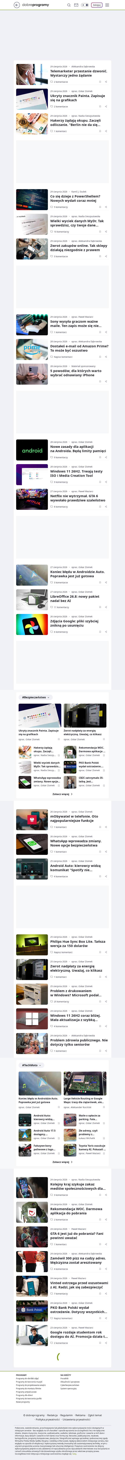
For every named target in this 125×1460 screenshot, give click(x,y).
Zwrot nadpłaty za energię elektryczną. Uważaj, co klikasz (83, 732)
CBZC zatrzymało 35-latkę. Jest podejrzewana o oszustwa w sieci (91, 779)
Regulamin (66, 1415)
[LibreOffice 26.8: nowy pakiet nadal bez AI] (32, 599)
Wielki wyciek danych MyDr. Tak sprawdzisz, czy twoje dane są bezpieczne (77, 225)
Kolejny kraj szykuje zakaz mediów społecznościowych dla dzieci (76, 1188)
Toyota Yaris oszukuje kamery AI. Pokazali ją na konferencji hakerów (92, 1147)
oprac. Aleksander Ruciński (77, 1107)
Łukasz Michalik (87, 1138)
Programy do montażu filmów (28, 1388)
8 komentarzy (61, 506)
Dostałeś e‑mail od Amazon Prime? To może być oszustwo (79, 348)
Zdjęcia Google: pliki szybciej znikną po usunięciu (74, 623)
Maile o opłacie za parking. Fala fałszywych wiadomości (89, 1117)
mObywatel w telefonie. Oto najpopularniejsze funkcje (74, 818)
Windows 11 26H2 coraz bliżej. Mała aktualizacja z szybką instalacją (75, 1019)
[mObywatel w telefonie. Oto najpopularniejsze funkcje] (32, 819)
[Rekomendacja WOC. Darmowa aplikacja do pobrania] (70, 752)
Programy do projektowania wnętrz (31, 1385)
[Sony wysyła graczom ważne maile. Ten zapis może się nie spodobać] (32, 324)
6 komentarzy (61, 631)
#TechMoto (30, 1065)
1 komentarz (60, 131)
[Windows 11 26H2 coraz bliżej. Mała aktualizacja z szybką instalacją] (32, 1018)
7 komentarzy (61, 1293)
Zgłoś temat (95, 1415)
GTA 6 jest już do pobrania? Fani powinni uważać (76, 1235)
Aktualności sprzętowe (70, 1382)
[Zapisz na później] (100, 82)
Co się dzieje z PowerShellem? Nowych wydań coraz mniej (75, 198)
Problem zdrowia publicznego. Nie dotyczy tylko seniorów (79, 1042)
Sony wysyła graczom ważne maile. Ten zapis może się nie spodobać (74, 325)
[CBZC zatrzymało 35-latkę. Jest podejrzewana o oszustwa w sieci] (70, 782)
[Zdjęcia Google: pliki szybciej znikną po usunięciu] (32, 624)
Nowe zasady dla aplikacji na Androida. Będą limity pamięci (78, 448)
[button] (107, 5)
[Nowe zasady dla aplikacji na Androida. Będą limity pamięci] (32, 449)
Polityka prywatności (48, 1419)
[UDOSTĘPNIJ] (106, 82)
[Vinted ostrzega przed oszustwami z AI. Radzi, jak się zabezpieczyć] (32, 1286)
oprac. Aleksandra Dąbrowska (86, 241)
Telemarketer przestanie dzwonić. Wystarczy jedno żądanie (78, 73)
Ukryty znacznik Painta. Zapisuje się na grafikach (77, 97)
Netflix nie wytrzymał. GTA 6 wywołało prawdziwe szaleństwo (77, 498)
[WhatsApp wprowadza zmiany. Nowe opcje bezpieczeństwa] (25, 782)
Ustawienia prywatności (76, 1419)
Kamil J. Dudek (78, 191)
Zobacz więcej (61, 794)
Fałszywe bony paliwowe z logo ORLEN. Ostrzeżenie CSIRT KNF (46, 1147)
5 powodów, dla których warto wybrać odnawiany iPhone (76, 372)
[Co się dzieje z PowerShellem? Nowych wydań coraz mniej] (32, 199)
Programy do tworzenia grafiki (29, 1398)
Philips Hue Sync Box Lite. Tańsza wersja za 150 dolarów (77, 943)
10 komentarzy (61, 231)
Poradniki (64, 1378)
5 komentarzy (61, 207)
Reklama (80, 1415)
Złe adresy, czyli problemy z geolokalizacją (88, 1132)
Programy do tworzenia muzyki (29, 1382)
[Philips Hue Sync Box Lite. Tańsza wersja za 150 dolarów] (32, 944)
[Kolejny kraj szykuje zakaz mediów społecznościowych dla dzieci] (32, 1187)
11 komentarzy (61, 607)
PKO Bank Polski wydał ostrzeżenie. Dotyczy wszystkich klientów (90, 764)
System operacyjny (69, 1388)
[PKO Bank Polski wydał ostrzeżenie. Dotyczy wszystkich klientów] (70, 767)
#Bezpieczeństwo (34, 697)
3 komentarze (61, 256)
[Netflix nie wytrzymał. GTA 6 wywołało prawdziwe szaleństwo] (32, 499)
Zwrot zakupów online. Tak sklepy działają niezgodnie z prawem (78, 247)
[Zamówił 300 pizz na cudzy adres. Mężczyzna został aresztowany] (32, 1261)
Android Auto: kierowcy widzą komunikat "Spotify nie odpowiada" (75, 869)
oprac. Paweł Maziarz (82, 316)
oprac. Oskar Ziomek (81, 91)
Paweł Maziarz (78, 1228)
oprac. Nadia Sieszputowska (85, 115)
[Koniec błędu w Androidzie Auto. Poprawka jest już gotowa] (32, 575)
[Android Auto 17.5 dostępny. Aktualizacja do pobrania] (25, 1135)
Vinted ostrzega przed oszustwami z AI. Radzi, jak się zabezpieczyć (79, 1284)
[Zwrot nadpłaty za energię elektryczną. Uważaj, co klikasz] (85, 716)
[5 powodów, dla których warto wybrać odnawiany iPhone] (32, 374)
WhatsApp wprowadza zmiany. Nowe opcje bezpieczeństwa (47, 779)
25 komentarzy (61, 1001)
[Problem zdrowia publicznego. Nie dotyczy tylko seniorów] (32, 1043)
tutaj (74, 1454)
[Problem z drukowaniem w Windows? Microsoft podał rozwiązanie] (32, 994)
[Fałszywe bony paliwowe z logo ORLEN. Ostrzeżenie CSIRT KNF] (25, 1150)
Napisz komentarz (63, 356)
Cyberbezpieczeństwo (70, 1385)
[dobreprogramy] (38, 4)
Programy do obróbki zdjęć (27, 1378)
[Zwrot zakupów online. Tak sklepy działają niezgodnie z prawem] (32, 248)
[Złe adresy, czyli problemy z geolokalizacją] (70, 1135)
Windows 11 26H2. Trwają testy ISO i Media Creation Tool (76, 473)
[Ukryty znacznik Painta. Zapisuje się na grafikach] (32, 99)
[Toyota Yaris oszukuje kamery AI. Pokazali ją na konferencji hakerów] (70, 1150)
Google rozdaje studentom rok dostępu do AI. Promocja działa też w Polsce (79, 1336)
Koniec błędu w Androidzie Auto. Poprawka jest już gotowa (77, 573)
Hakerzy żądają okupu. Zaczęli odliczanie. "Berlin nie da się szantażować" (75, 124)
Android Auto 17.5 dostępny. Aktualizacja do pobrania (44, 1132)
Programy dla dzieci (24, 1395)
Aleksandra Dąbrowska (83, 66)
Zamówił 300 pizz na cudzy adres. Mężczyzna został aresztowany (78, 1260)
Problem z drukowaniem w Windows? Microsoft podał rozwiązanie (74, 995)
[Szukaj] (68, 5)
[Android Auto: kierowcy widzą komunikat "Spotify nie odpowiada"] (32, 869)
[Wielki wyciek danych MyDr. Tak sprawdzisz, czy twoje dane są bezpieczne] (32, 224)
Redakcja (52, 1415)
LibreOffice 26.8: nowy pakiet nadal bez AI (74, 598)
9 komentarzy (61, 457)
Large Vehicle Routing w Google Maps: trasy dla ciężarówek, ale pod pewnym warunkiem (83, 1101)
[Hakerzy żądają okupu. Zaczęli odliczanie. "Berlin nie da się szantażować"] (32, 123)
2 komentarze (61, 81)
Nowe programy (23, 1402)
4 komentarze (61, 876)
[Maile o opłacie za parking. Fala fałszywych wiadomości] (70, 1120)
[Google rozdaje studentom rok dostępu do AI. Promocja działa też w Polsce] (32, 1335)
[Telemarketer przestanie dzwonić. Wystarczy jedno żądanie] (32, 74)
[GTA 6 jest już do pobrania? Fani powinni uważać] (32, 1236)
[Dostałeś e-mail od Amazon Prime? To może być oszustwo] (32, 349)
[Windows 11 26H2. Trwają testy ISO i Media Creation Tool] (32, 474)
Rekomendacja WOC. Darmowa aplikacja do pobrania (92, 749)
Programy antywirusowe (26, 1392)
